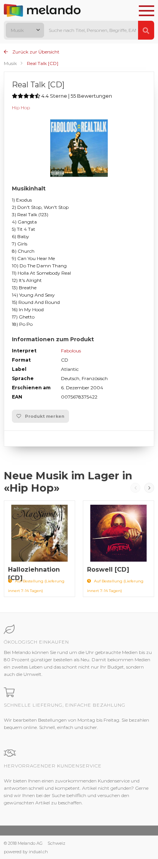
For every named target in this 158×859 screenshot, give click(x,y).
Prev (135, 488)
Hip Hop (21, 107)
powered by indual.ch (26, 851)
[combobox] (25, 30)
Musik (10, 63)
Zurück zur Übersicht (35, 52)
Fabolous (71, 351)
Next (149, 488)
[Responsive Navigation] (146, 11)
